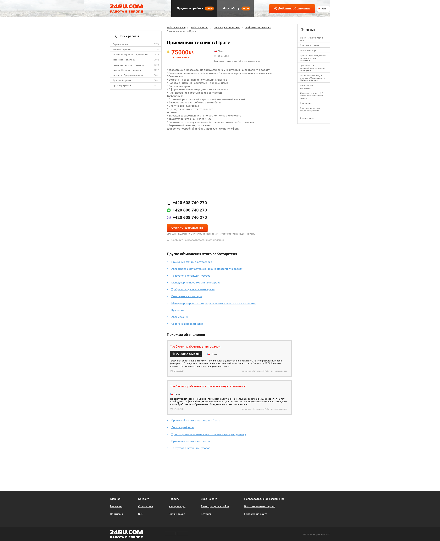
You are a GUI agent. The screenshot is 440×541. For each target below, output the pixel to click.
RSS (140, 514)
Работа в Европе (176, 27)
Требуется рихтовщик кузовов (190, 275)
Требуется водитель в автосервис (192, 289)
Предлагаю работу (194, 8)
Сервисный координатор (187, 323)
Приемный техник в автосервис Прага (195, 420)
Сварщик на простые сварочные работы (310, 109)
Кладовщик (305, 103)
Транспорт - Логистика (124, 60)
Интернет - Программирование (128, 75)
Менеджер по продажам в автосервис (195, 282)
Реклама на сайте (255, 514)
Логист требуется (182, 427)
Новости (174, 498)
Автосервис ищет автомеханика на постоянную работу (207, 268)
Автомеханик (180, 317)
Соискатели (145, 506)
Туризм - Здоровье (122, 80)
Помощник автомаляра (186, 296)
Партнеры (116, 514)
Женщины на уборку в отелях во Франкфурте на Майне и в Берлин (312, 78)
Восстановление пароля (259, 506)
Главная (115, 498)
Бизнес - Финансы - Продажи (127, 70)
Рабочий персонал (122, 49)
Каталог (206, 514)
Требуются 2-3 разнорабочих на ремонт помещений (312, 68)
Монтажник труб (308, 50)
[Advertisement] (229, 161)
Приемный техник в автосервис (191, 262)
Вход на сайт (209, 498)
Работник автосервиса (258, 27)
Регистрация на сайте (215, 506)
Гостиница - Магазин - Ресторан (128, 65)
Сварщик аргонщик (309, 45)
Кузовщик (177, 310)
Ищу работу (235, 8)
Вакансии (116, 506)
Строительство (120, 44)
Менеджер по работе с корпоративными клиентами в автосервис (213, 303)
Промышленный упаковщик (308, 86)
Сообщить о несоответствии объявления (197, 240)
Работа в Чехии (199, 27)
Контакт (143, 498)
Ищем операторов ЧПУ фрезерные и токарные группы (311, 95)
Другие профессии (122, 85)
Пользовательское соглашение (264, 498)
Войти (324, 8)
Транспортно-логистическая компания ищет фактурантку (208, 434)
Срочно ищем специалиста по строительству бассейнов (313, 58)
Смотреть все (307, 118)
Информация (177, 506)
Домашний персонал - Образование (130, 54)
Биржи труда (177, 514)
